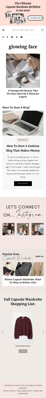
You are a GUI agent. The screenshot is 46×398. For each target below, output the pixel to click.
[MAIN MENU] (42, 30)
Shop (23, 351)
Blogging (23, 140)
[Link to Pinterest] (12, 37)
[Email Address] (21, 37)
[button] (8, 229)
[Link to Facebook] (7, 37)
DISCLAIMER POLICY (25, 391)
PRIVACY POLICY (9, 391)
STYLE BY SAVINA (26, 385)
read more (23, 184)
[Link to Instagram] (3, 37)
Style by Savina (23, 30)
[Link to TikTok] (17, 37)
